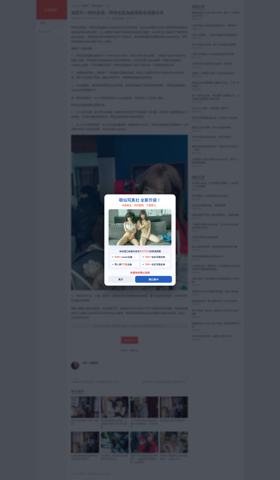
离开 (120, 279)
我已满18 (153, 279)
